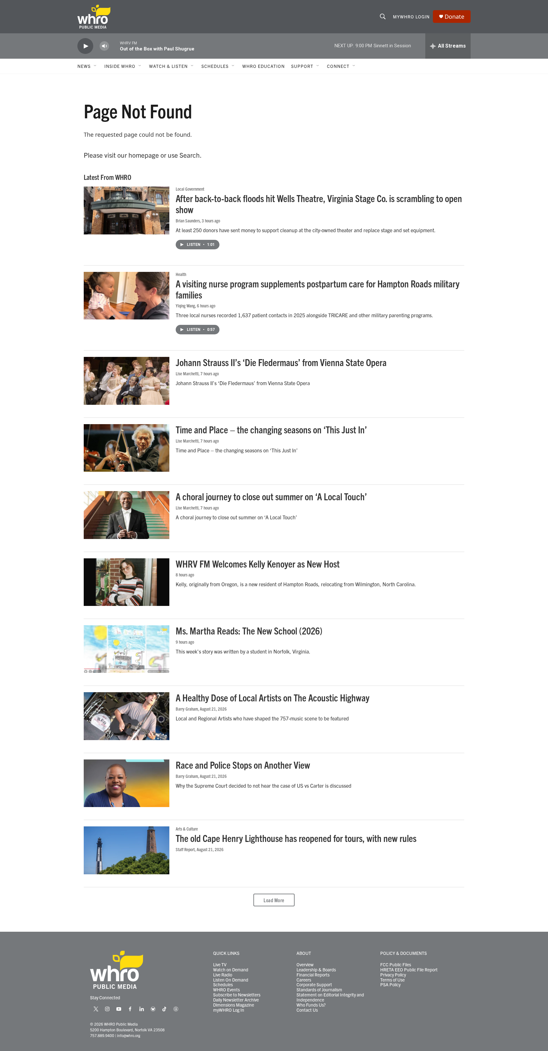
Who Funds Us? (311, 1005)
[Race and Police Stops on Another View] (126, 783)
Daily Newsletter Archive (236, 999)
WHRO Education (263, 66)
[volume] (104, 46)
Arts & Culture (187, 828)
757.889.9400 (102, 1035)
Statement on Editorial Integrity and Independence (330, 997)
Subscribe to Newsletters (236, 994)
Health (181, 274)
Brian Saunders (188, 220)
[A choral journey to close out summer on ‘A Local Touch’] (126, 515)
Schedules (223, 984)
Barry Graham (187, 709)
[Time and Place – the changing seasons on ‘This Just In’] (126, 448)
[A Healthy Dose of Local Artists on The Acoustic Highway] (126, 716)
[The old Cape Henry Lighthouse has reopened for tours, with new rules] (126, 850)
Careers (304, 979)
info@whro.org (128, 1035)
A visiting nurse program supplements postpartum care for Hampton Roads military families (318, 289)
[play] (85, 46)
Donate (454, 16)
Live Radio (222, 974)
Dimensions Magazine (233, 1005)
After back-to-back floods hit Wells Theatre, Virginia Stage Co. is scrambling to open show (319, 203)
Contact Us (307, 1010)
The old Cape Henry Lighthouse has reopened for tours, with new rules (296, 838)
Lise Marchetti (187, 373)
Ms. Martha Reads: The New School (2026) (249, 630)
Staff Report (185, 849)
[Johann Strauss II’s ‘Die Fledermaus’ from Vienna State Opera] (126, 380)
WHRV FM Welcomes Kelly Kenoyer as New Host (258, 563)
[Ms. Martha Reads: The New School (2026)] (126, 649)
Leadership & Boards (316, 969)
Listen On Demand (230, 979)
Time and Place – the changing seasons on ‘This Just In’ (271, 429)
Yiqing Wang (185, 305)
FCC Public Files (395, 964)
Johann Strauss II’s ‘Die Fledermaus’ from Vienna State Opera (281, 362)
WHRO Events (226, 989)
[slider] (114, 46)
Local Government (190, 189)
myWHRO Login (411, 16)
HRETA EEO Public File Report (409, 969)
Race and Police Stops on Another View (243, 765)
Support (302, 66)
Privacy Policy (393, 974)
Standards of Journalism (319, 989)
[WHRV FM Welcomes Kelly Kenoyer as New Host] (126, 582)
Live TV (219, 964)
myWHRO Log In (228, 1010)
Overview (305, 964)
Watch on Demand (230, 969)
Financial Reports (313, 974)
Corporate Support (314, 984)
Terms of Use (392, 979)
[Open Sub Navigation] (95, 66)
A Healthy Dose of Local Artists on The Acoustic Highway (272, 697)
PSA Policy (390, 984)
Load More (274, 900)
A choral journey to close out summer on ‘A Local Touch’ (271, 496)
